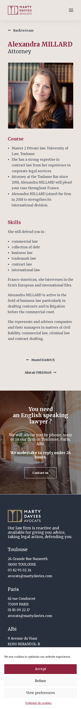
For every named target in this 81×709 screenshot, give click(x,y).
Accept (40, 669)
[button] (71, 10)
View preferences (40, 693)
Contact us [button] (40, 473)
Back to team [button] (23, 30)
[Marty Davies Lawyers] (20, 10)
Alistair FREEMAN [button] (38, 373)
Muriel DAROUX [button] (43, 360)
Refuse (40, 681)
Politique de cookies (38, 703)
